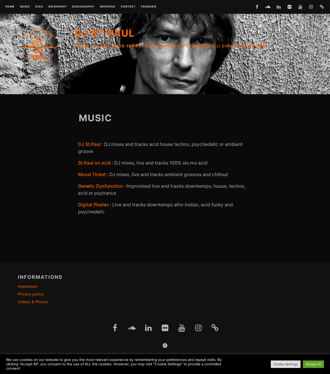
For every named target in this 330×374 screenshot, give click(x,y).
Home (9, 6)
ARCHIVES (107, 6)
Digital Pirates (93, 205)
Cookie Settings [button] (286, 364)
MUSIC (25, 6)
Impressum (28, 286)
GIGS (39, 6)
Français (148, 6)
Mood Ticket (92, 174)
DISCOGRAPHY (83, 6)
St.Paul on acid (94, 163)
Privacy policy (31, 294)
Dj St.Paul (104, 33)
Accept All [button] (313, 364)
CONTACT (128, 6)
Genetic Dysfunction (100, 186)
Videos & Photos (33, 301)
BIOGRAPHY (58, 6)
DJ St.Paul (89, 144)
